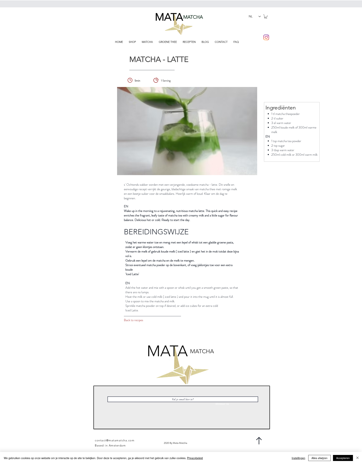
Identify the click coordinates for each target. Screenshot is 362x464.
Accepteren (343, 458)
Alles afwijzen (319, 458)
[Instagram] (266, 37)
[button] (265, 16)
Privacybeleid (195, 458)
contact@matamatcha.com (114, 440)
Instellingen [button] (298, 458)
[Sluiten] (357, 458)
